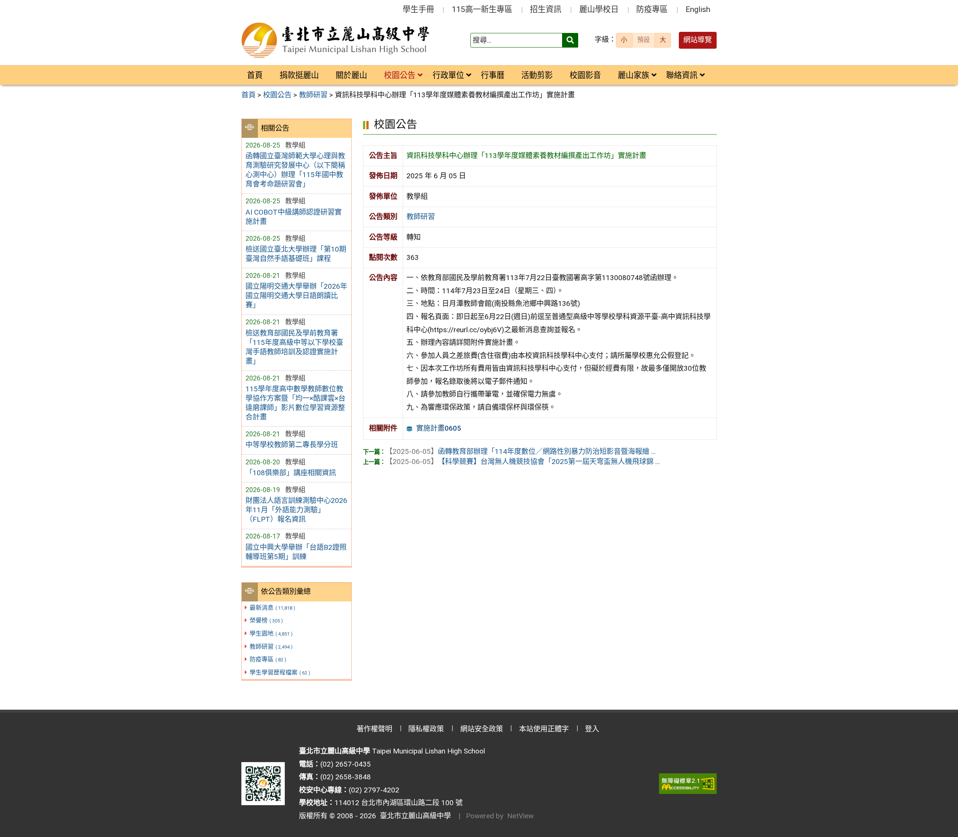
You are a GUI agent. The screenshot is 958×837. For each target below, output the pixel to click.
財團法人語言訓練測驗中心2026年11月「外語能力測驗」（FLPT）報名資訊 (296, 510)
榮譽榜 (266, 620)
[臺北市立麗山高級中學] (336, 40)
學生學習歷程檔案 (280, 672)
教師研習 (271, 646)
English (698, 9)
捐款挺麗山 (299, 75)
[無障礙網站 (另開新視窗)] (688, 783)
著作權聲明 (374, 729)
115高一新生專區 (482, 9)
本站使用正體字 (544, 729)
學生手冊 (418, 9)
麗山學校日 (599, 9)
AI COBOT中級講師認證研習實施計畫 (293, 217)
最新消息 (272, 607)
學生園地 (271, 633)
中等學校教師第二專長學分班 (291, 444)
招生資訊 (545, 9)
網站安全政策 (481, 729)
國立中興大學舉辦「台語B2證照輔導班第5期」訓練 (296, 552)
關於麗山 (351, 75)
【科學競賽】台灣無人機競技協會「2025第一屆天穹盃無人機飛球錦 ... (522, 461)
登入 (592, 729)
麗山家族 (633, 75)
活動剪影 (537, 75)
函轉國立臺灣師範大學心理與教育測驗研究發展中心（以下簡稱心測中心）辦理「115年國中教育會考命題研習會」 (295, 170)
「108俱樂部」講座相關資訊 (290, 472)
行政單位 (448, 75)
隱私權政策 (426, 729)
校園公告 (399, 75)
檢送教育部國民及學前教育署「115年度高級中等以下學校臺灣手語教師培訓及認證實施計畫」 (294, 347)
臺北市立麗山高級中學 (413, 816)
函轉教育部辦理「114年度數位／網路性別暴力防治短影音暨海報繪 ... (520, 451)
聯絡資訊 (682, 75)
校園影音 (585, 75)
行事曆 (492, 75)
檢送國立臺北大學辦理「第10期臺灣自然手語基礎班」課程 (295, 254)
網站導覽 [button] (697, 40)
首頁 (255, 75)
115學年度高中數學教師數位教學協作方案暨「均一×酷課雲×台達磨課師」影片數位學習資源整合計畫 (295, 403)
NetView (520, 816)
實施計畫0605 (438, 428)
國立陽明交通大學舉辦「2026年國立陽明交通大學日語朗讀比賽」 (296, 295)
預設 (643, 39)
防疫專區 (652, 9)
